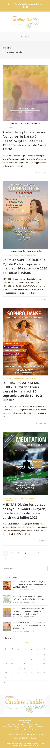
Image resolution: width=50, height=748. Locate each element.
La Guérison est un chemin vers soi (31, 734)
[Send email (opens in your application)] (26, 7)
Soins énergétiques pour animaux (33, 727)
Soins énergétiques (35, 724)
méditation (19, 378)
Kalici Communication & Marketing (28, 744)
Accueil (20, 720)
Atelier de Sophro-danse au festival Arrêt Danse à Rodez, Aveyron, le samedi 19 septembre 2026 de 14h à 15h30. (25, 140)
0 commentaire (11, 172)
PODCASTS (25, 738)
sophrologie (30, 255)
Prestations (25, 723)
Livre (16, 734)
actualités (7, 128)
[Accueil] (3, 52)
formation (18, 255)
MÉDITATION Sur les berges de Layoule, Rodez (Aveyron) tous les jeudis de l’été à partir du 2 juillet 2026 (25, 510)
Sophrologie (11, 724)
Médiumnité (22, 724)
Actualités (17, 738)
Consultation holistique (11, 727)
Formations (9, 734)
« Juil (4, 682)
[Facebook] (23, 7)
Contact (33, 738)
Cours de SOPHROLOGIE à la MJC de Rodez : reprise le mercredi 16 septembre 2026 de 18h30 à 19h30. (25, 266)
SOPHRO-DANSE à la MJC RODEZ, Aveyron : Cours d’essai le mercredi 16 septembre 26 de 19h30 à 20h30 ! (22, 391)
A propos (28, 720)
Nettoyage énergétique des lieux (25, 729)
